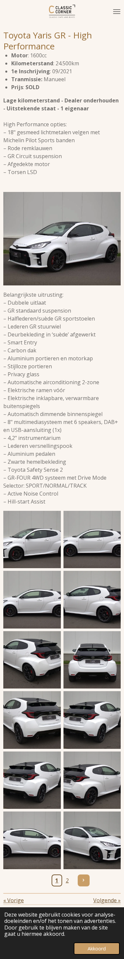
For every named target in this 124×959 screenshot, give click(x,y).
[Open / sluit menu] (116, 11)
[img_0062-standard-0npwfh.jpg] (92, 660)
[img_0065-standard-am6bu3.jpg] (32, 780)
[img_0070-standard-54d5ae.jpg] (32, 840)
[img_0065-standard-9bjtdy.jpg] (92, 720)
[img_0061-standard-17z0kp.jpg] (32, 660)
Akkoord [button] (97, 948)
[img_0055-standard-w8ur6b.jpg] (32, 539)
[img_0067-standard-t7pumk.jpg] (92, 780)
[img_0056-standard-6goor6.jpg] (32, 599)
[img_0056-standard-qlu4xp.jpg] (92, 539)
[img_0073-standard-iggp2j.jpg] (92, 840)
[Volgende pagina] (84, 880)
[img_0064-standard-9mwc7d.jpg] (32, 720)
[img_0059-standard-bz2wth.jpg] (92, 599)
